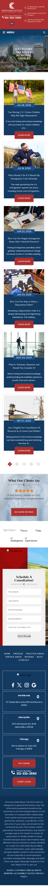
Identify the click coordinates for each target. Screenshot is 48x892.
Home (7, 654)
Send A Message (24, 636)
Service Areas (14, 657)
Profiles (18, 654)
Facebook (13, 685)
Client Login (24, 781)
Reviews (29, 657)
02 (17, 464)
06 (31, 464)
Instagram (26, 685)
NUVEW (10, 870)
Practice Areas (35, 654)
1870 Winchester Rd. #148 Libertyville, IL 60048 (35, 21)
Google (34, 685)
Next (38, 464)
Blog (39, 657)
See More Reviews (24, 512)
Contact (24, 660)
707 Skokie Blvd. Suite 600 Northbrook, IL (35, 8)
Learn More (24, 135)
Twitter (19, 685)
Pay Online (24, 763)
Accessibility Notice (24, 873)
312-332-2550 (13, 17)
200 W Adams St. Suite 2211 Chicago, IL (36, 14)
